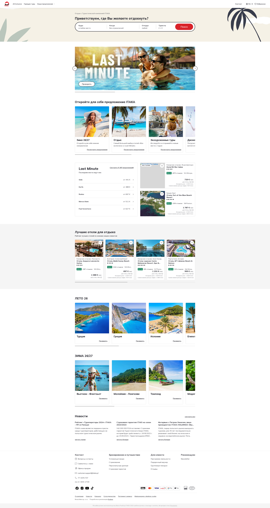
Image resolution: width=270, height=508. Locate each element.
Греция (118, 336)
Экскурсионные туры (163, 140)
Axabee (110, 499)
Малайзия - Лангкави (126, 394)
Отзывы (154, 469)
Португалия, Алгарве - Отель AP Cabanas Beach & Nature (179, 242)
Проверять (103, 341)
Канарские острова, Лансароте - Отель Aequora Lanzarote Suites (87, 242)
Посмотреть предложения (97, 150)
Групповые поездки (159, 466)
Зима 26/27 (83, 140)
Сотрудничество (110, 496)
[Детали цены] (192, 182)
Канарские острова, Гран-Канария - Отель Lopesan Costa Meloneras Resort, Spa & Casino (150, 243)
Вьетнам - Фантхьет (89, 394)
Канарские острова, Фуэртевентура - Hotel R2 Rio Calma (161, 164)
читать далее (80, 440)
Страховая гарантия (117, 469)
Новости (89, 496)
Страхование (114, 462)
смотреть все (190, 417)
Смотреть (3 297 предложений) (122, 168)
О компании (79, 496)
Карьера (98, 496)
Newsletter (185, 459)
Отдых (118, 140)
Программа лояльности (160, 459)
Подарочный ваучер (159, 462)
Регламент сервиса (125, 496)
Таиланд (156, 394)
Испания (156, 336)
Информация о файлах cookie (145, 496)
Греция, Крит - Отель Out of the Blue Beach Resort (158, 192)
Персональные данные (118, 466)
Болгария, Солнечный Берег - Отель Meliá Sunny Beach (119, 242)
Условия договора (116, 459)
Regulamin (173, 505)
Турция (81, 336)
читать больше (122, 440)
